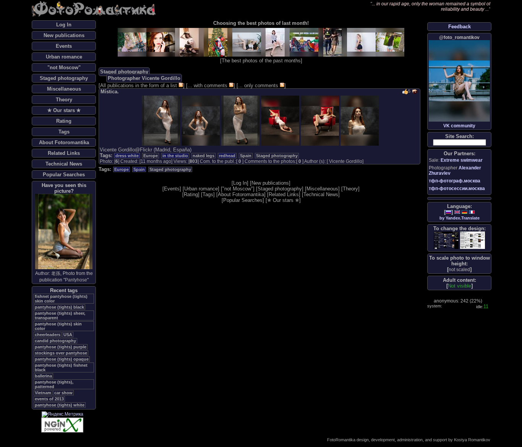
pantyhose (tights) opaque (62, 359)
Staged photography (64, 78)
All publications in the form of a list (138, 85)
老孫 (55, 273)
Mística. (110, 91)
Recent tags (64, 290)
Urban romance (64, 57)
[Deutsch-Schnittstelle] (464, 212)
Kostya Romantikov (472, 439)
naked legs (203, 155)
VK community (459, 125)
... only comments (258, 85)
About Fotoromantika (64, 142)
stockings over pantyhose (61, 353)
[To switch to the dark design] (446, 240)
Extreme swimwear (462, 160)
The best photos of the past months (261, 60)
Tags (64, 132)
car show (63, 392)
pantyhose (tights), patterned (54, 384)
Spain (245, 155)
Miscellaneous (64, 89)
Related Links (64, 153)
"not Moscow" (64, 67)
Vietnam (43, 392)
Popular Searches (64, 174)
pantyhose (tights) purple (60, 347)
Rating (63, 121)
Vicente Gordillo (345, 161)
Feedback (459, 26)
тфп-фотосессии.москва (457, 188)
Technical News (63, 164)
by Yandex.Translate (459, 218)
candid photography (55, 340)
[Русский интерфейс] (448, 212)
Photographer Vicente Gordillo (144, 78)
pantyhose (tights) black (59, 307)
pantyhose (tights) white (59, 405)
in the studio (175, 155)
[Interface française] (472, 212)
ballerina (43, 376)
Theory (64, 99)
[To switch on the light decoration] (472, 240)
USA (67, 334)
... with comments (207, 85)
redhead (227, 155)
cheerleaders (47, 334)
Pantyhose (76, 280)
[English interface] (457, 212)
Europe (150, 155)
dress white (127, 155)
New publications (64, 35)
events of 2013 (49, 399)
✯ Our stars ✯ (64, 110)
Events (64, 46)
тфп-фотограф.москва (454, 181)
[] (459, 269)
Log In (63, 25)
